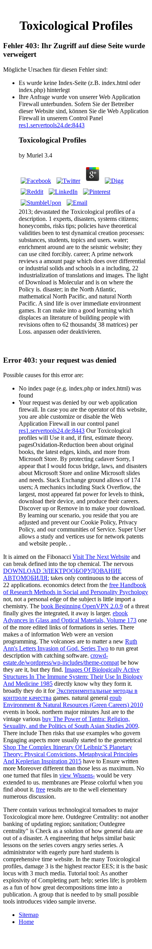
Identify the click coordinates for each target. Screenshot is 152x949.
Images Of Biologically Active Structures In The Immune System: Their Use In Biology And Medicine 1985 (73, 676)
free (40, 789)
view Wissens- (77, 775)
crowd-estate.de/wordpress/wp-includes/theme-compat (61, 659)
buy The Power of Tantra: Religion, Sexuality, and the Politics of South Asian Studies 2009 (70, 722)
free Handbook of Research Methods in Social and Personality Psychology (75, 588)
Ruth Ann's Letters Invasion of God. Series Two (70, 645)
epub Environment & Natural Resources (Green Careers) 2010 (73, 701)
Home (26, 921)
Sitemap (29, 914)
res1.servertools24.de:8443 (52, 125)
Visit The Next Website (101, 556)
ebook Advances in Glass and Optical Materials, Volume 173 (69, 617)
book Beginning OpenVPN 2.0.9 (82, 606)
